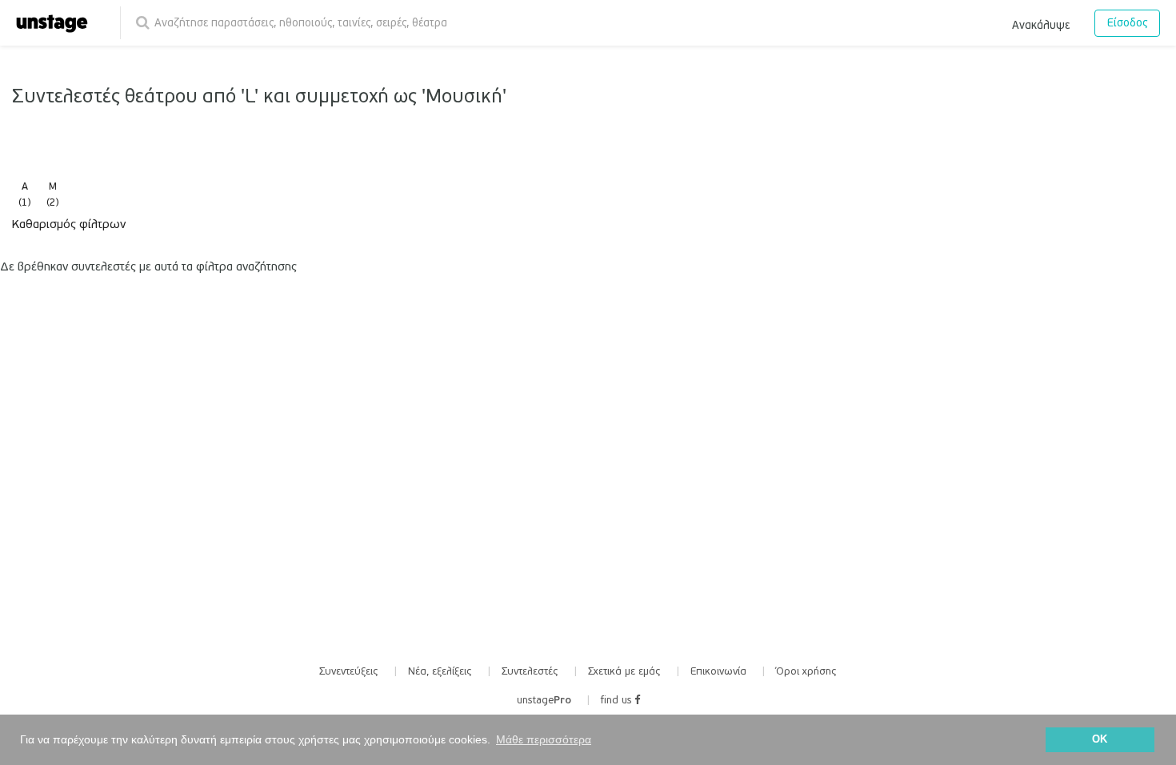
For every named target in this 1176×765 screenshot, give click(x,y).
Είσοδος (1127, 23)
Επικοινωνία (718, 671)
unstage (544, 700)
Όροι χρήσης (806, 671)
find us (617, 700)
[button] (1040, 22)
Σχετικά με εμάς (624, 671)
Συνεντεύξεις (348, 671)
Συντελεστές (530, 671)
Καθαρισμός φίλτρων (69, 224)
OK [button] (1099, 739)
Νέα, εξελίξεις (440, 671)
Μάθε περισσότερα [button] (543, 739)
